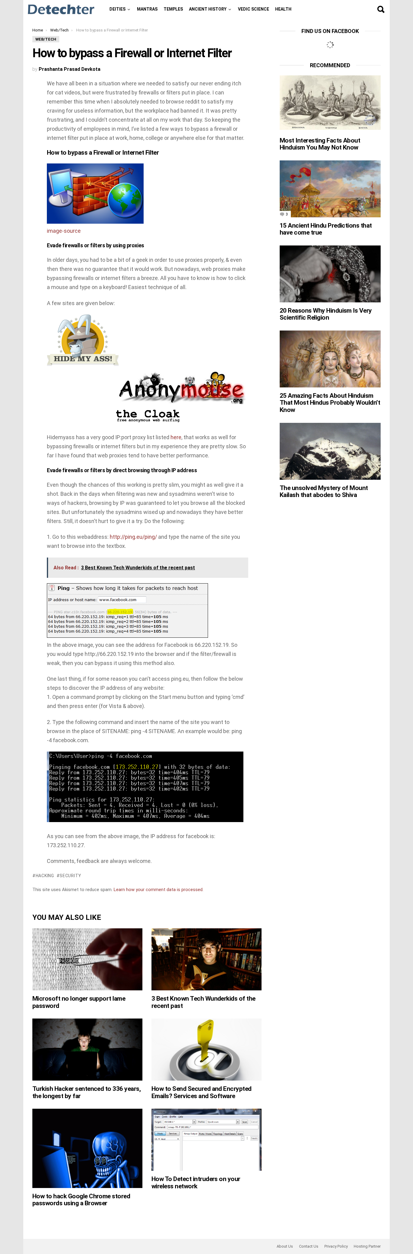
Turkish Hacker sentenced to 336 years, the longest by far (86, 1092)
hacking (45, 875)
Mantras (147, 9)
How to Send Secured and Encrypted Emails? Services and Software (201, 1092)
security (70, 875)
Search (380, 9)
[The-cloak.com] (147, 421)
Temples (173, 9)
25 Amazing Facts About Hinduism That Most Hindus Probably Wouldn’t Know (330, 402)
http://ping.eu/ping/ (133, 537)
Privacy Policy (336, 1246)
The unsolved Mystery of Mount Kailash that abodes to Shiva (324, 491)
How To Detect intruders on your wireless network (195, 1182)
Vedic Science (253, 9)
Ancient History (207, 9)
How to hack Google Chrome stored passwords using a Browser (81, 1200)
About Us (285, 1246)
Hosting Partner (367, 1246)
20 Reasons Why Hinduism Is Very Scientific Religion (326, 314)
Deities (117, 9)
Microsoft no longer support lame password (78, 1002)
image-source (64, 231)
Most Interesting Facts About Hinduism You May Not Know (320, 144)
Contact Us (308, 1246)
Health (283, 9)
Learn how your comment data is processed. (158, 889)
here (176, 437)
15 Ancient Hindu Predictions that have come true (326, 229)
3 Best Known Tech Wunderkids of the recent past (203, 1002)
